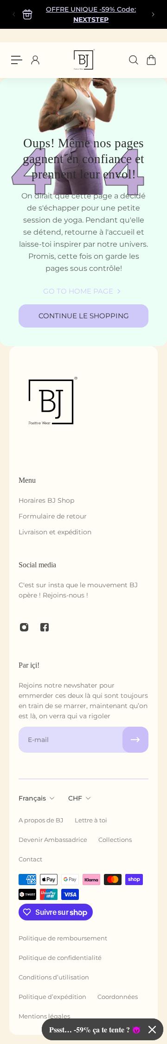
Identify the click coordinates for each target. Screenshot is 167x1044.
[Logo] (83, 60)
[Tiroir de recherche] (133, 60)
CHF (75, 798)
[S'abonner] (135, 740)
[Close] (152, 1029)
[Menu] (16, 60)
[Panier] (151, 60)
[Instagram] (24, 627)
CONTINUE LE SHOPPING (84, 315)
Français (32, 798)
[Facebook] (44, 627)
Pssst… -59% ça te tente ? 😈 (95, 1029)
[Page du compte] (35, 60)
